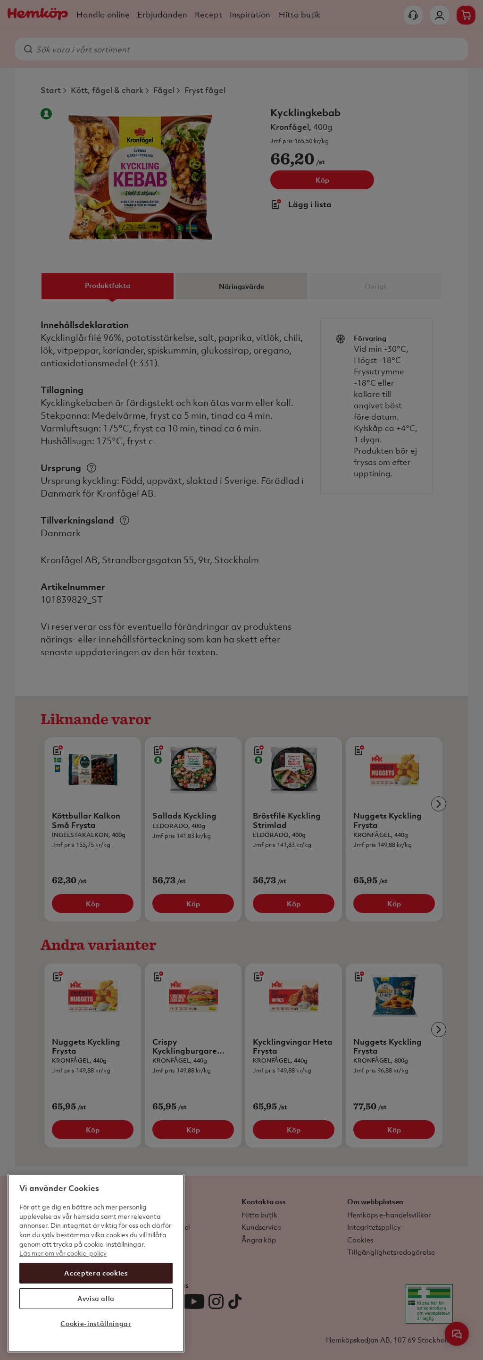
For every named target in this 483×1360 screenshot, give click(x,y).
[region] (96, 1263)
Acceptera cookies (95, 1272)
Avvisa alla (96, 1298)
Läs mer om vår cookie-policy (63, 1253)
